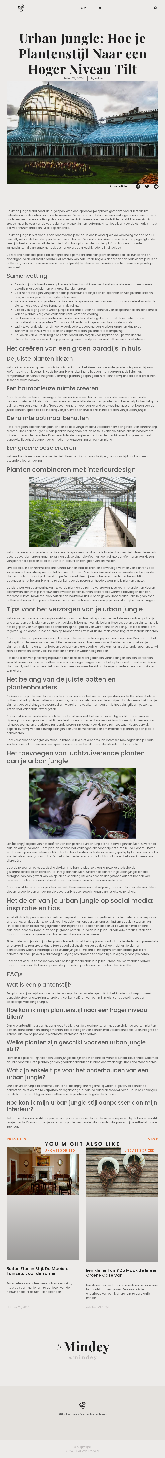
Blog (98, 8)
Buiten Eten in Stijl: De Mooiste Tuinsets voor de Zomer (38, 1271)
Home (83, 8)
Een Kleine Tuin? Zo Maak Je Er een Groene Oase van (122, 1273)
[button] (155, 8)
